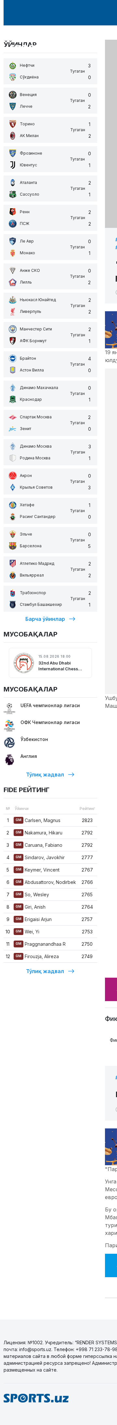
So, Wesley (32, 894)
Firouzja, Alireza (37, 956)
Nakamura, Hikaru (39, 832)
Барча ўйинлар (45, 619)
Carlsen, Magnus (38, 820)
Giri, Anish (31, 907)
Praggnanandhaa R (41, 944)
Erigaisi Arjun (34, 919)
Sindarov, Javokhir (40, 857)
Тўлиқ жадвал (45, 774)
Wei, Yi (27, 931)
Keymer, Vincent (37, 870)
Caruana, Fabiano (39, 845)
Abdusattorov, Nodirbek (46, 882)
